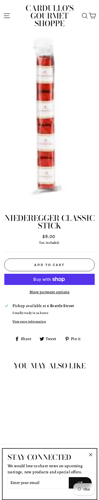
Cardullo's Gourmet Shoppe (50, 15)
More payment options (49, 292)
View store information (29, 321)
